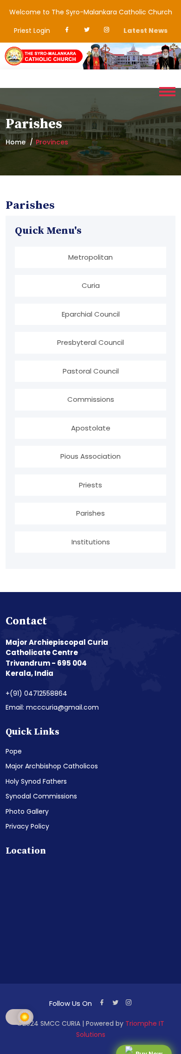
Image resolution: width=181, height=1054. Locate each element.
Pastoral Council (91, 371)
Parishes (90, 513)
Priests (90, 485)
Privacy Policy (27, 826)
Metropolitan (90, 257)
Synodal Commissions (41, 796)
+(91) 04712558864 (36, 693)
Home (16, 142)
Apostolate (90, 428)
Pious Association (90, 456)
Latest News (145, 30)
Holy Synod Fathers (36, 781)
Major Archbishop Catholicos (52, 766)
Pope (14, 751)
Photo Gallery (27, 811)
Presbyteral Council (90, 342)
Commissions (90, 399)
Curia (91, 285)
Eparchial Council (91, 314)
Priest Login (32, 30)
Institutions (90, 542)
